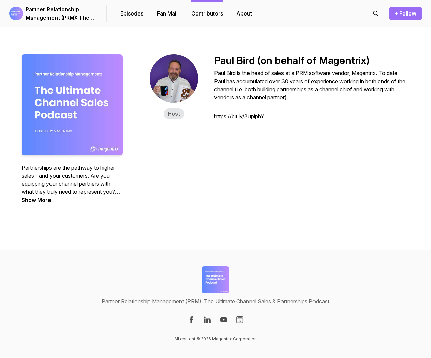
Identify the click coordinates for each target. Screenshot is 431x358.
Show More (36, 200)
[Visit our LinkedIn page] (207, 319)
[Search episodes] (375, 13)
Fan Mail (167, 13)
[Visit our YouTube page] (223, 319)
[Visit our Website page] (239, 319)
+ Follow (405, 13)
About (244, 13)
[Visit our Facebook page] (191, 319)
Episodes (131, 13)
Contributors (207, 13)
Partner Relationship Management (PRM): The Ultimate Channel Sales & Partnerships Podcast (58, 14)
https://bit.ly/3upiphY (239, 116)
